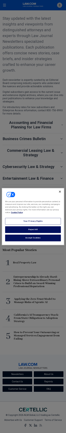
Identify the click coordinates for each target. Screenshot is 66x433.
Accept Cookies (33, 238)
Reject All (33, 229)
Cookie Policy (17, 212)
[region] (33, 216)
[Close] (59, 191)
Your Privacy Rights (33, 221)
